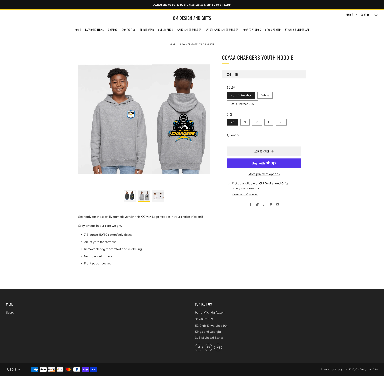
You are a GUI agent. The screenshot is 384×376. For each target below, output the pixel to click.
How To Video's (252, 30)
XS (232, 122)
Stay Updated (273, 30)
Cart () (366, 15)
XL (281, 122)
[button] (130, 196)
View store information (245, 194)
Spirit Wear (147, 30)
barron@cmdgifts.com (210, 312)
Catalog (113, 30)
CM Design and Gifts (192, 18)
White (265, 95)
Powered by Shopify (331, 369)
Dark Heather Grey (242, 103)
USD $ (349, 15)
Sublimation (165, 30)
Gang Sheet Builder (189, 30)
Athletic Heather (241, 95)
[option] (144, 119)
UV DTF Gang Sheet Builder (222, 30)
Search (10, 312)
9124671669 (204, 319)
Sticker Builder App (297, 30)
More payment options (264, 174)
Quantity (233, 135)
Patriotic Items (94, 30)
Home (78, 30)
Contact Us (129, 30)
